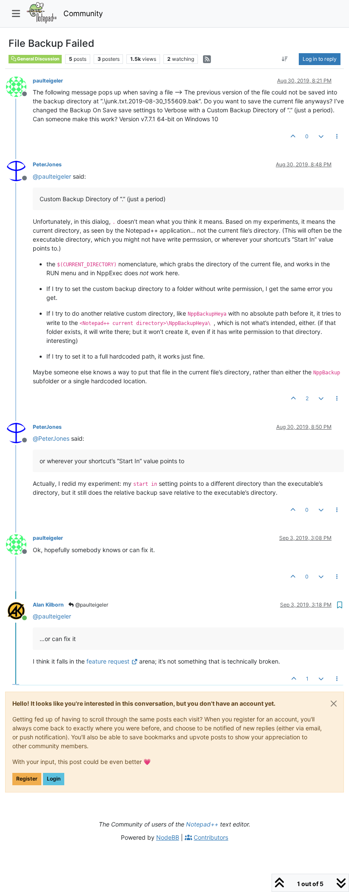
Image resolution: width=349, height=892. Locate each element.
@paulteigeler (91, 604)
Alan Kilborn (48, 604)
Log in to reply (320, 59)
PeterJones (47, 164)
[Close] (333, 703)
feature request (107, 661)
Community (83, 13)
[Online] (19, 610)
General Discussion (38, 59)
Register (26, 778)
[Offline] (19, 86)
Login (53, 778)
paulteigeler (48, 80)
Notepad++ (202, 824)
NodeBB (167, 837)
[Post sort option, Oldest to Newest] (285, 59)
